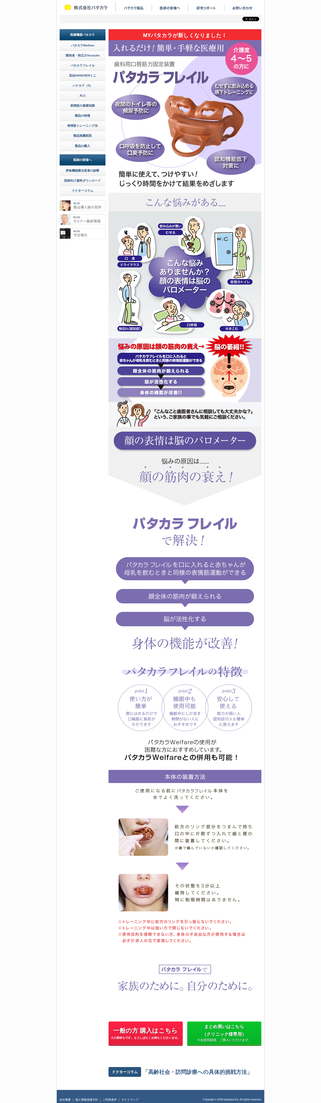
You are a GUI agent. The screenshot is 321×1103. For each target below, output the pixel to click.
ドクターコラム (82, 190)
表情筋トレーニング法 (82, 125)
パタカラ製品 (134, 8)
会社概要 (65, 1099)
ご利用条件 (110, 1099)
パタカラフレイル (82, 65)
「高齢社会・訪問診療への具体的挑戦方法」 (197, 1072)
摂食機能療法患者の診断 (82, 170)
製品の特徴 (82, 115)
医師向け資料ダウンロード (82, 180)
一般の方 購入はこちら (145, 1033)
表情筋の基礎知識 (82, 105)
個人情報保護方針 (86, 1099)
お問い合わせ (242, 8)
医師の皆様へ (170, 8)
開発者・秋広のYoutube (83, 55)
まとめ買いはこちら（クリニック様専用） (224, 1033)
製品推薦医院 (82, 135)
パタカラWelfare (82, 45)
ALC (82, 95)
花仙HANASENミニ (82, 75)
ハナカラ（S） (82, 85)
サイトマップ (129, 1099)
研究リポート (206, 8)
